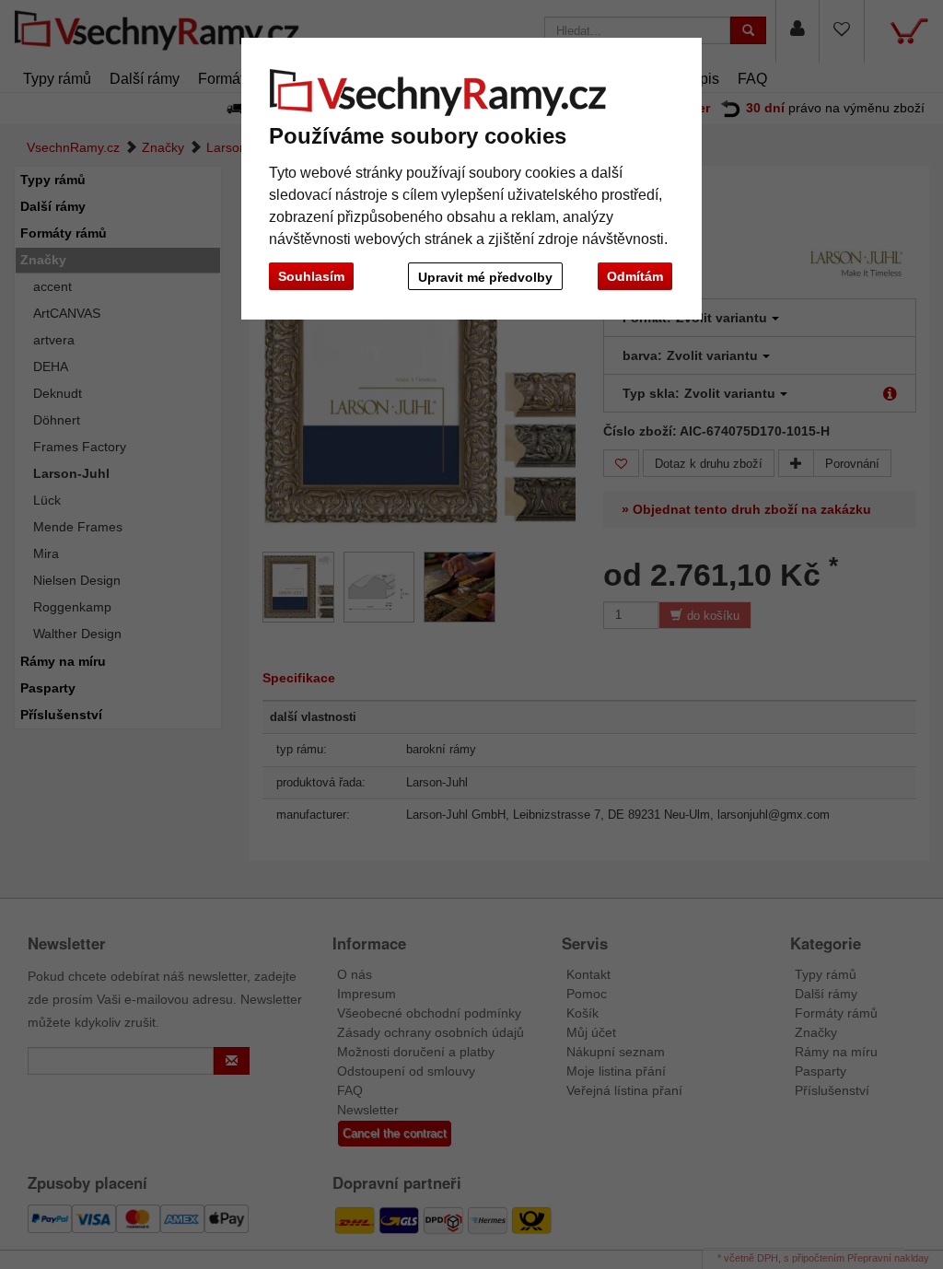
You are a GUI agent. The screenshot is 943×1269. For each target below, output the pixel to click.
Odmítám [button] (635, 276)
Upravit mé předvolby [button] (485, 277)
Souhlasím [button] (311, 276)
